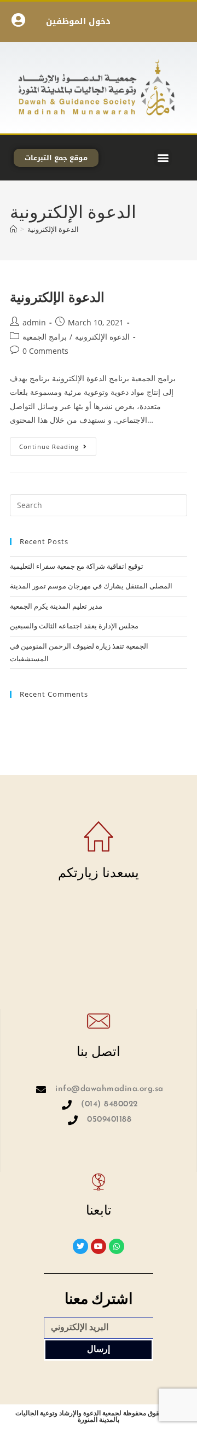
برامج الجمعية (44, 336)
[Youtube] (98, 1246)
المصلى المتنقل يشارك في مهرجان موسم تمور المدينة (91, 586)
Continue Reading (57, 444)
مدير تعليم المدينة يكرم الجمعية (56, 606)
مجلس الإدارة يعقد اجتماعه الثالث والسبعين (74, 626)
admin (34, 322)
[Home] (13, 229)
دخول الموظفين (78, 21)
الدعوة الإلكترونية (53, 229)
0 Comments (45, 351)
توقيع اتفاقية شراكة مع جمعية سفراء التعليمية (76, 566)
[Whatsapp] (116, 1246)
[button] (163, 158)
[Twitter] (80, 1246)
